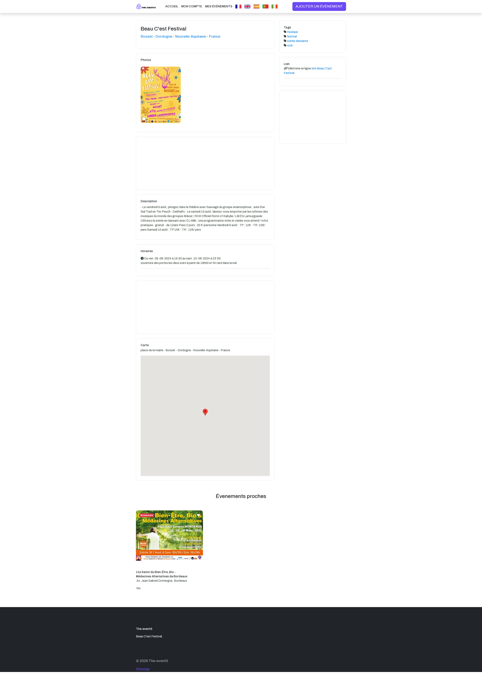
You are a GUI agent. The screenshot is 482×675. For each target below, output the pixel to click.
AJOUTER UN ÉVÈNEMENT (319, 6)
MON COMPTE (191, 6)
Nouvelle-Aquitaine (190, 36)
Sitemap (143, 669)
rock (289, 45)
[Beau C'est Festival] (161, 96)
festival (291, 36)
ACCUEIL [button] (171, 6)
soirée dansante (297, 41)
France (214, 36)
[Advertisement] (205, 163)
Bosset (147, 36)
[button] (205, 412)
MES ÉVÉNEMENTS (218, 6)
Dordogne (164, 36)
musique (292, 31)
